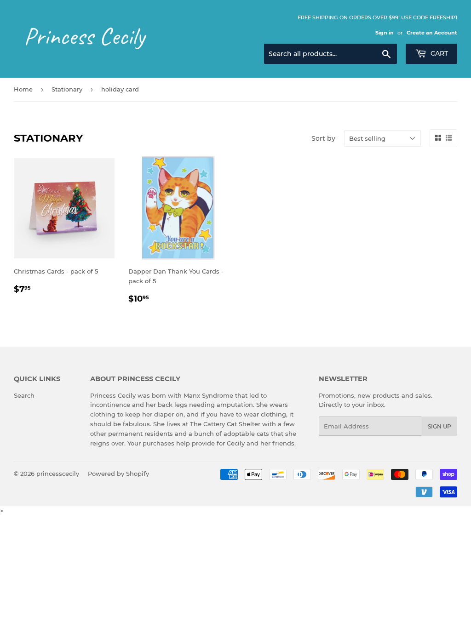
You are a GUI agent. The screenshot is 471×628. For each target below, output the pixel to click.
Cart (438, 53)
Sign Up (439, 426)
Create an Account (432, 32)
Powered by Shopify (118, 473)
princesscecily (57, 473)
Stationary (67, 89)
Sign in (384, 32)
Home (23, 89)
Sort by (323, 138)
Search (24, 395)
